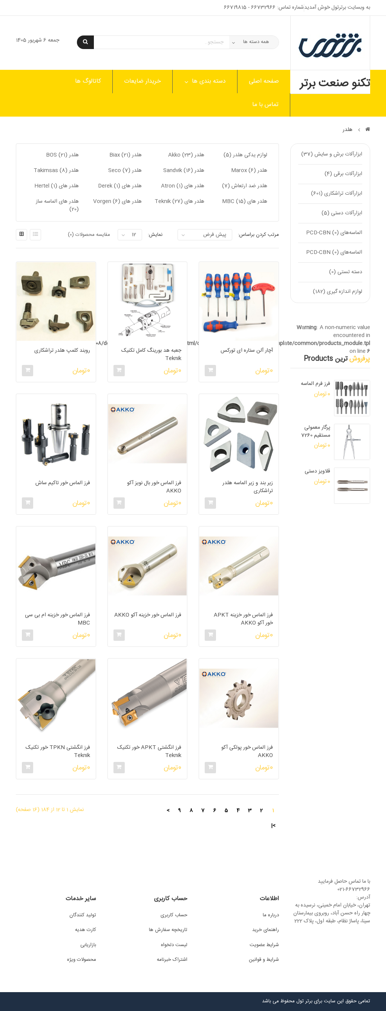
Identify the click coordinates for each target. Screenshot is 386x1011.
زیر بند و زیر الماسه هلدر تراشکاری (247, 487)
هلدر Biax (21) (125, 155)
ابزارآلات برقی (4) (343, 174)
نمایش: (155, 235)
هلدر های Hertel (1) (56, 186)
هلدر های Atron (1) (182, 186)
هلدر (347, 129)
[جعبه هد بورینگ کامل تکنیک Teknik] (147, 301)
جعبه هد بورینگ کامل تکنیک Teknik (151, 354)
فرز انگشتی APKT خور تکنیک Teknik (149, 751)
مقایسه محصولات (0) (89, 235)
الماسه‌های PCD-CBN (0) (334, 232)
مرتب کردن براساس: (258, 235)
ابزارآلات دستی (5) (342, 213)
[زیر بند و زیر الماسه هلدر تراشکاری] (238, 433)
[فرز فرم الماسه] (352, 398)
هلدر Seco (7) (125, 170)
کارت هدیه (85, 930)
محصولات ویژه (81, 960)
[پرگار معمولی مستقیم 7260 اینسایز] (352, 442)
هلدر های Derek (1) (120, 186)
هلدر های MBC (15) (244, 201)
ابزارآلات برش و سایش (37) (331, 154)
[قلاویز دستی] (352, 485)
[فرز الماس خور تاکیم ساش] (56, 433)
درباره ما (271, 915)
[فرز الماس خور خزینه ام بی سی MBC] (56, 566)
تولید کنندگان (82, 915)
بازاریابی (88, 945)
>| (273, 825)
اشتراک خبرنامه (172, 960)
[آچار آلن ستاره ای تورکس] (238, 301)
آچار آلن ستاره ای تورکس (247, 351)
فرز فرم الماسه (315, 384)
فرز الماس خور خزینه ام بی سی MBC (57, 619)
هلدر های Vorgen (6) (117, 201)
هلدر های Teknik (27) (179, 201)
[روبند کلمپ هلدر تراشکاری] (56, 301)
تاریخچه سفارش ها (168, 930)
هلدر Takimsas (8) (56, 170)
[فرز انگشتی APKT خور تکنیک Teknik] (147, 698)
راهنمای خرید (265, 930)
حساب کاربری (174, 915)
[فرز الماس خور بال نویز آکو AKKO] (147, 433)
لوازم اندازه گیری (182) (337, 291)
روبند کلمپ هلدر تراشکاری (62, 351)
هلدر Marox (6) (249, 170)
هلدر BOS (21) (62, 155)
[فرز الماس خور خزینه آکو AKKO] (147, 566)
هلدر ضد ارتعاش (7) (244, 186)
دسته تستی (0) (345, 272)
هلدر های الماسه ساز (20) (57, 205)
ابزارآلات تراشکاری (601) (336, 193)
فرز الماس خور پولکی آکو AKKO (247, 751)
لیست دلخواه (174, 945)
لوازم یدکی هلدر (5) (245, 155)
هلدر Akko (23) (186, 155)
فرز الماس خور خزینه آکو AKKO (147, 615)
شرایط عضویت (264, 945)
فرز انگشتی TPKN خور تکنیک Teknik (58, 751)
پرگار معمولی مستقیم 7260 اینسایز (315, 431)
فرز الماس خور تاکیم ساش (62, 483)
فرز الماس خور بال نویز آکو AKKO (154, 487)
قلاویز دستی (317, 471)
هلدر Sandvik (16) (183, 170)
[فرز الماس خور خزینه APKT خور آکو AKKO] (238, 566)
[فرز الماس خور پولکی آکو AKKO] (238, 698)
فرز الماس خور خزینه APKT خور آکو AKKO (243, 619)
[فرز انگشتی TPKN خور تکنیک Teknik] (56, 698)
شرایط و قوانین (264, 960)
